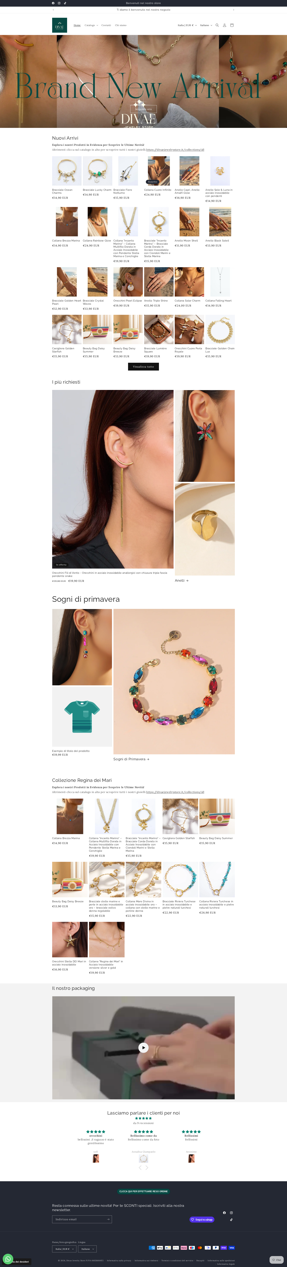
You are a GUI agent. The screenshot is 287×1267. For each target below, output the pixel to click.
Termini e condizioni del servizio (177, 1260)
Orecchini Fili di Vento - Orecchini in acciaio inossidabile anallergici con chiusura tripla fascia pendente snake (109, 574)
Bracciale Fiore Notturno (122, 191)
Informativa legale (226, 1264)
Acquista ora (143, 108)
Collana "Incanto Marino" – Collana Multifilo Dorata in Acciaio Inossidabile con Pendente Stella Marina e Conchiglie (126, 248)
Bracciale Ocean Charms (62, 191)
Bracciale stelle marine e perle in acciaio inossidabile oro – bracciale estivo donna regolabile (106, 906)
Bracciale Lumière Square (155, 350)
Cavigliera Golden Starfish (63, 350)
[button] (91, 25)
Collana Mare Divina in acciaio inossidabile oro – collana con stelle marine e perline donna (143, 906)
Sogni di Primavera (129, 759)
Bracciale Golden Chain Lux (220, 350)
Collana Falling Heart (218, 300)
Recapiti (200, 1260)
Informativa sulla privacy (119, 1260)
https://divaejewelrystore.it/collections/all (175, 149)
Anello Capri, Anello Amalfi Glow (187, 191)
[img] (143, 1118)
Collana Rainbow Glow (97, 240)
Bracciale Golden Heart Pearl (66, 302)
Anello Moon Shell (186, 240)
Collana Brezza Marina (66, 240)
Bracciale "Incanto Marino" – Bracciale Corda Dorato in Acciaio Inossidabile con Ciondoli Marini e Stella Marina (157, 248)
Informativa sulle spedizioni (221, 1260)
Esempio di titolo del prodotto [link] (71, 751)
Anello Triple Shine (156, 300)
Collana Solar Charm (187, 300)
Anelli (180, 580)
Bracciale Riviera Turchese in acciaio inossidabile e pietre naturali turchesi (179, 904)
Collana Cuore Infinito (157, 189)
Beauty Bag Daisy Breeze (124, 350)
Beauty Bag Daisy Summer (94, 350)
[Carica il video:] (143, 1047)
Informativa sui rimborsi (146, 1260)
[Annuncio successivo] (233, 10)
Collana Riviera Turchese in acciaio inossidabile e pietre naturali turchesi (216, 904)
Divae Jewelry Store (75, 1260)
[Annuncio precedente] (53, 10)
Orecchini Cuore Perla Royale (188, 350)
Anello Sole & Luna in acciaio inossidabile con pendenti (219, 193)
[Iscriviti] (108, 1219)
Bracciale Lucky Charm (97, 189)
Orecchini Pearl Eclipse (127, 300)
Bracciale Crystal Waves (93, 302)
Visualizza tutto (143, 366)
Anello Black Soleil (217, 240)
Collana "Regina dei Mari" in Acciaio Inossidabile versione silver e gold (106, 964)
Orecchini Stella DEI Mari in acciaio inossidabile (69, 963)
